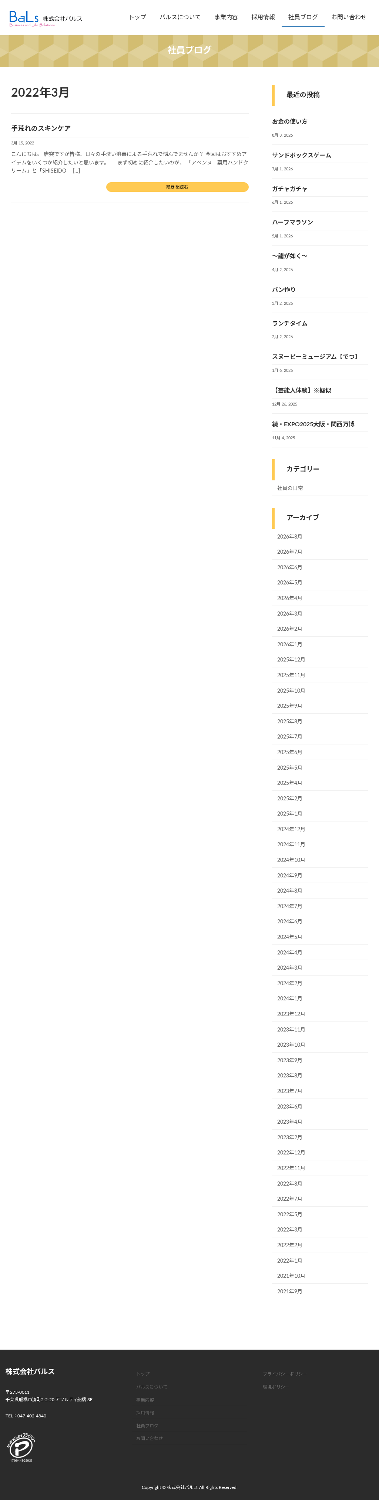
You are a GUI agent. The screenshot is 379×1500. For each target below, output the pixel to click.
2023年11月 (291, 1030)
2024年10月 (291, 860)
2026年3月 (289, 614)
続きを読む (177, 187)
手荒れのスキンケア (41, 129)
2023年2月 (289, 1137)
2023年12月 (291, 1014)
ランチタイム (290, 324)
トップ (143, 1374)
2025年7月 (289, 737)
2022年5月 (289, 1214)
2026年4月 (289, 598)
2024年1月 (289, 999)
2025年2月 (289, 798)
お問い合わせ (149, 1438)
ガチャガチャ (290, 189)
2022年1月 (289, 1261)
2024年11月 (291, 845)
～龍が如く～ (290, 256)
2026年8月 (289, 537)
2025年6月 (289, 752)
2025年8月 (289, 721)
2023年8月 (289, 1076)
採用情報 (145, 1412)
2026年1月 (289, 644)
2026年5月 (289, 583)
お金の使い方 (290, 122)
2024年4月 (289, 953)
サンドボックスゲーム (301, 156)
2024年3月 (289, 968)
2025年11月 (291, 675)
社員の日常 (290, 488)
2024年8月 (289, 891)
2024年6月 (289, 922)
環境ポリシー (276, 1387)
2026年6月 (289, 567)
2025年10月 (291, 691)
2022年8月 (289, 1184)
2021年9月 (289, 1291)
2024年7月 (289, 906)
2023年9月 (289, 1060)
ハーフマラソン (292, 223)
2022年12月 (291, 1153)
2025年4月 (289, 783)
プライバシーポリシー (285, 1374)
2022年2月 (289, 1245)
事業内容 (145, 1400)
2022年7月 (289, 1199)
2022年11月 (291, 1168)
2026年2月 (289, 629)
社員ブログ (147, 1425)
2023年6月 (289, 1107)
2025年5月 (289, 768)
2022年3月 (289, 1230)
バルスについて (151, 1387)
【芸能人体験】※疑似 (301, 391)
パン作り (284, 290)
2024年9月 (289, 876)
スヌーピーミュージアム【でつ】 (316, 357)
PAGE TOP (363, 1448)
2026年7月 (289, 552)
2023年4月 (289, 1122)
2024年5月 (289, 937)
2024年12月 (291, 829)
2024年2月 (289, 983)
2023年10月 (291, 1045)
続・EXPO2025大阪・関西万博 (313, 424)
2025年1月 (289, 814)
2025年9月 (289, 706)
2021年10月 (291, 1276)
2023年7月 (289, 1091)
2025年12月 (291, 660)
